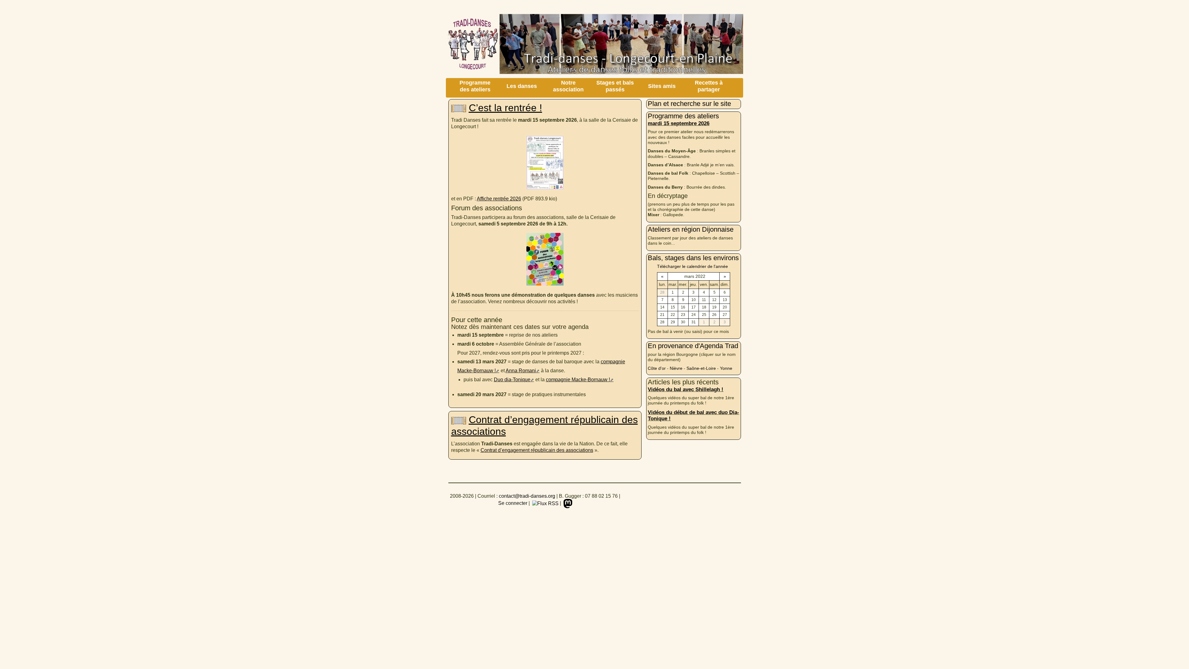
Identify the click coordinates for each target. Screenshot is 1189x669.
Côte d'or (657, 368)
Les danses (522, 86)
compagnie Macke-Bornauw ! (578, 379)
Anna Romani (521, 370)
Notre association (568, 86)
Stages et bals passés (615, 86)
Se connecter (512, 503)
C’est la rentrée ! (505, 107)
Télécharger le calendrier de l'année (692, 266)
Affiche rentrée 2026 (499, 198)
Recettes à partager (709, 86)
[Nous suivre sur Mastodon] (567, 503)
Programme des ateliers (474, 86)
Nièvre (676, 368)
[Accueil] (594, 45)
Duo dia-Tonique (512, 379)
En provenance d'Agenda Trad (693, 346)
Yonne (726, 368)
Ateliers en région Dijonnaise (691, 229)
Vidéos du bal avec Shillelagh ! (685, 389)
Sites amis (662, 86)
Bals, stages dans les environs (693, 258)
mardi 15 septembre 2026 (678, 123)
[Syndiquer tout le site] (545, 503)
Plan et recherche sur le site (689, 103)
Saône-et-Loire (701, 368)
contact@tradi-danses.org (527, 496)
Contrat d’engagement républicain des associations (537, 450)
